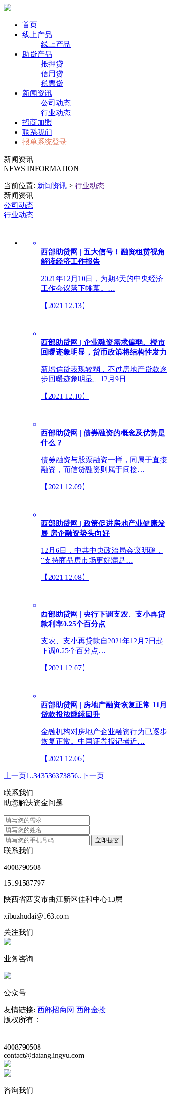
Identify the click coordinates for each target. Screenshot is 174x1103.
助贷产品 (37, 54)
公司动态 (56, 103)
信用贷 (52, 74)
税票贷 (52, 83)
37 (59, 776)
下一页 (93, 776)
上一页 (15, 776)
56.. (76, 776)
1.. (29, 776)
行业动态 (56, 113)
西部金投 (91, 1010)
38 (67, 776)
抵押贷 (52, 64)
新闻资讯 (37, 93)
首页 (29, 25)
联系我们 (37, 132)
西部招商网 (55, 1010)
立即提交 (107, 840)
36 (52, 776)
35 (44, 776)
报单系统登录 (44, 142)
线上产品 (37, 35)
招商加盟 (37, 122)
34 (37, 776)
